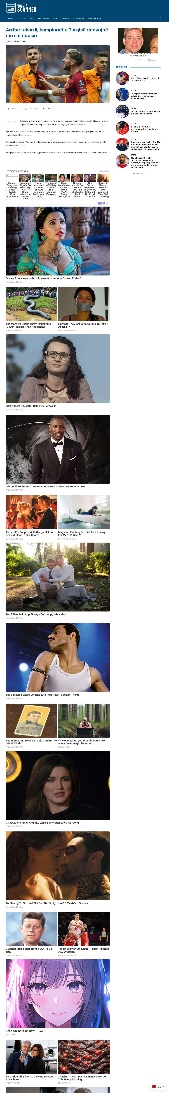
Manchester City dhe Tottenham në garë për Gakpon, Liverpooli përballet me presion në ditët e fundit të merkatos (145, 163)
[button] (160, 18)
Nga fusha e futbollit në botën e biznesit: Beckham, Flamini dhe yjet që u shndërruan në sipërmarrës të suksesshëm (145, 146)
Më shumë (137, 173)
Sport (133, 75)
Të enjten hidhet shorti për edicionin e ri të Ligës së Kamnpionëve (144, 96)
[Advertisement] (58, 164)
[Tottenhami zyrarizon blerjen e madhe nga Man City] (122, 111)
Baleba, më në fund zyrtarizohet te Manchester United (145, 129)
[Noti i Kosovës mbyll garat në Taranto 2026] (122, 78)
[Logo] (26, 8)
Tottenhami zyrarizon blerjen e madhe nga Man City (145, 112)
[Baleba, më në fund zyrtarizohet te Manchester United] (122, 128)
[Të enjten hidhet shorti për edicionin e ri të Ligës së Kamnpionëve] (122, 94)
